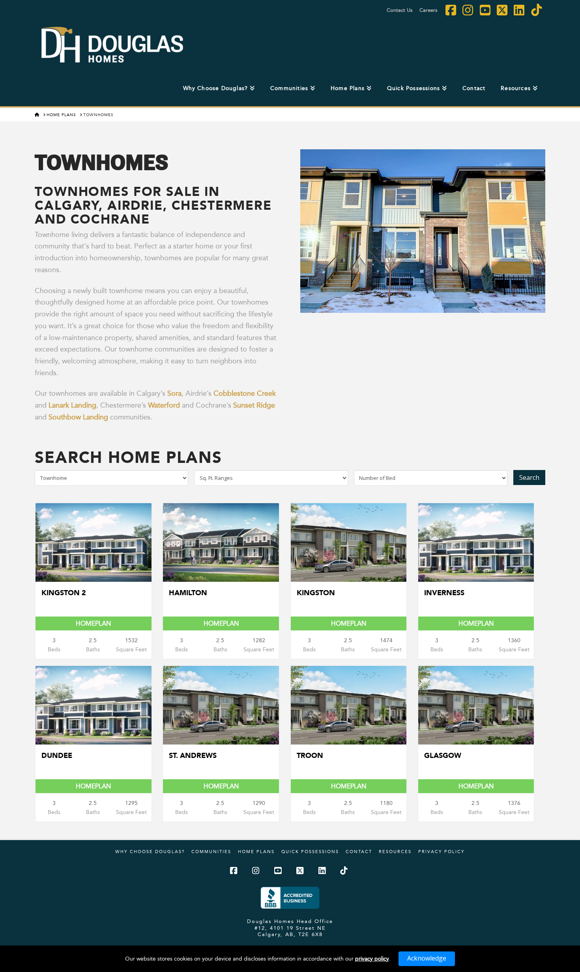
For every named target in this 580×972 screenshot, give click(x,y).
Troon (310, 755)
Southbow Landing (78, 417)
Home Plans (256, 851)
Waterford (164, 405)
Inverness (444, 592)
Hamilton (188, 592)
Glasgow (442, 755)
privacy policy (372, 958)
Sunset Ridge (254, 405)
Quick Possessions (310, 851)
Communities (211, 851)
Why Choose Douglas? (150, 851)
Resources (395, 851)
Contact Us (400, 10)
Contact (359, 851)
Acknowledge (426, 958)
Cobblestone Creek (244, 393)
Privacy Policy (441, 851)
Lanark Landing (72, 405)
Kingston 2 (63, 592)
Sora (174, 393)
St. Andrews (193, 755)
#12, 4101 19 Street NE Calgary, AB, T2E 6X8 (290, 931)
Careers (428, 10)
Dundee (56, 755)
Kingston (316, 592)
